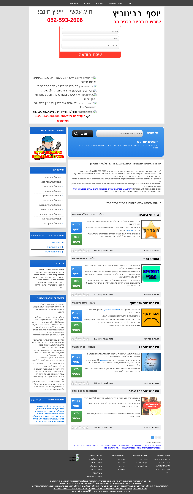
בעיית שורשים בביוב (48, 277)
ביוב (44, 285)
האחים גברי (150, 259)
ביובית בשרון (105, 486)
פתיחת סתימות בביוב (55, 270)
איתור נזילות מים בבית (112, 448)
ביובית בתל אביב (95, 459)
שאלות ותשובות (115, 3)
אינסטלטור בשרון (118, 486)
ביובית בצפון (112, 488)
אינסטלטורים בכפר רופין (54, 411)
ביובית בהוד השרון (53, 251)
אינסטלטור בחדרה (145, 486)
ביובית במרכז (86, 488)
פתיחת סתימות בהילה (55, 406)
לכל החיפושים (36, 400)
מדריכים (99, 3)
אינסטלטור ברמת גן (52, 195)
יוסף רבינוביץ (136, 13)
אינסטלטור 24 (149, 347)
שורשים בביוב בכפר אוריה (82, 189)
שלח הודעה (90, 54)
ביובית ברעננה (96, 469)
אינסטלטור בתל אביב (144, 392)
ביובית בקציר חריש (115, 145)
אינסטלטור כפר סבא (73, 486)
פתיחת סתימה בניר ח (99, 145)
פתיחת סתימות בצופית (46, 409)
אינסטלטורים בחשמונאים (47, 414)
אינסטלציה (52, 285)
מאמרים (87, 3)
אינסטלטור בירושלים (52, 177)
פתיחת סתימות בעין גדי (95, 445)
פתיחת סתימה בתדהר (44, 421)
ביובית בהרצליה (54, 247)
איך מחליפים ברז (141, 463)
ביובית (61, 282)
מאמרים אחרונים (140, 456)
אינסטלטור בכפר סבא (51, 182)
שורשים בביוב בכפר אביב (123, 189)
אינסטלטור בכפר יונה (51, 219)
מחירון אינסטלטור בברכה (131, 448)
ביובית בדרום (59, 488)
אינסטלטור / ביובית (100, 491)
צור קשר (129, 9)
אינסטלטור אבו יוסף (144, 303)
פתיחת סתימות (50, 272)
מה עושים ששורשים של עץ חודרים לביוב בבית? (162, 469)
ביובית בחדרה (55, 242)
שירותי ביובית (149, 215)
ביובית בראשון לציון (94, 476)
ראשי (130, 3)
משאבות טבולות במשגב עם (52, 416)
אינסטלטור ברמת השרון (50, 214)
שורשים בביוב (43, 280)
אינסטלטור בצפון (125, 488)
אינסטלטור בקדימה (52, 223)
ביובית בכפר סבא (56, 486)
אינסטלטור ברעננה (52, 186)
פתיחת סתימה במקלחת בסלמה (117, 445)
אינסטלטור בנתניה (52, 191)
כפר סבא (147, 251)
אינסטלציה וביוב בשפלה (151, 448)
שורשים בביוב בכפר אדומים (103, 189)
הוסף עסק (74, 3)
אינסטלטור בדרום (72, 488)
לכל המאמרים (36, 235)
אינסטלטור (129, 230)
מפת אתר (121, 469)
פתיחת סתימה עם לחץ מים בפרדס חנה (146, 445)
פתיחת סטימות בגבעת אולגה (134, 145)
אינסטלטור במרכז (99, 488)
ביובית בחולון (97, 473)
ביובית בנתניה (96, 463)
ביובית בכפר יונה (140, 488)
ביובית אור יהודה (152, 145)
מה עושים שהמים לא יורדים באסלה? (162, 460)
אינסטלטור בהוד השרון (51, 209)
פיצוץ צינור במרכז (78, 445)
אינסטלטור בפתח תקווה (111, 310)
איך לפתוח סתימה (140, 466)
